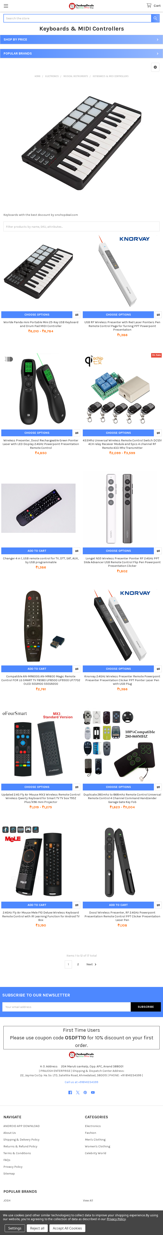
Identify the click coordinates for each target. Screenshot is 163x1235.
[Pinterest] (85, 1092)
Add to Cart (37, 551)
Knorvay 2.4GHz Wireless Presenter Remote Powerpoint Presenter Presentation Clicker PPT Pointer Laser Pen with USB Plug (122, 680)
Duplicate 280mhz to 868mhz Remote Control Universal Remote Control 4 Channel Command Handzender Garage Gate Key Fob (122, 798)
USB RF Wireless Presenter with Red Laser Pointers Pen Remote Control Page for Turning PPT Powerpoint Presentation (122, 325)
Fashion (90, 1133)
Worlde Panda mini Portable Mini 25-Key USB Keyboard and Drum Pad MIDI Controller (40, 324)
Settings (14, 1228)
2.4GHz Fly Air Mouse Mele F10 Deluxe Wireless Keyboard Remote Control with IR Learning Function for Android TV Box (41, 916)
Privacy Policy (12, 1167)
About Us (9, 1133)
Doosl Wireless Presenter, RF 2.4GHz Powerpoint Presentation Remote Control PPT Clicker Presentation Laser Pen (122, 916)
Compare (76, 314)
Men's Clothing (95, 1139)
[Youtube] (93, 1092)
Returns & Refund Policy (20, 1146)
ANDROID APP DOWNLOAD (21, 1126)
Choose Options (36, 314)
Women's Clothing (97, 1146)
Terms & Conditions (17, 1153)
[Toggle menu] (6, 6)
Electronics (93, 1126)
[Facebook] (70, 1092)
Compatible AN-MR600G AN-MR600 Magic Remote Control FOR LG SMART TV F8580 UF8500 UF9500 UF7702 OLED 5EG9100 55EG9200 (40, 680)
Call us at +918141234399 (81, 1082)
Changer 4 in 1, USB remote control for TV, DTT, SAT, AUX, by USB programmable (41, 560)
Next (89, 964)
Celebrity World (95, 1153)
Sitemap (9, 1173)
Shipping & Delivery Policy (21, 1139)
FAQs (6, 1160)
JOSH (6, 1200)
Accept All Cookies (67, 1228)
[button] (155, 67)
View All (88, 1200)
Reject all (37, 1228)
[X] (77, 1092)
